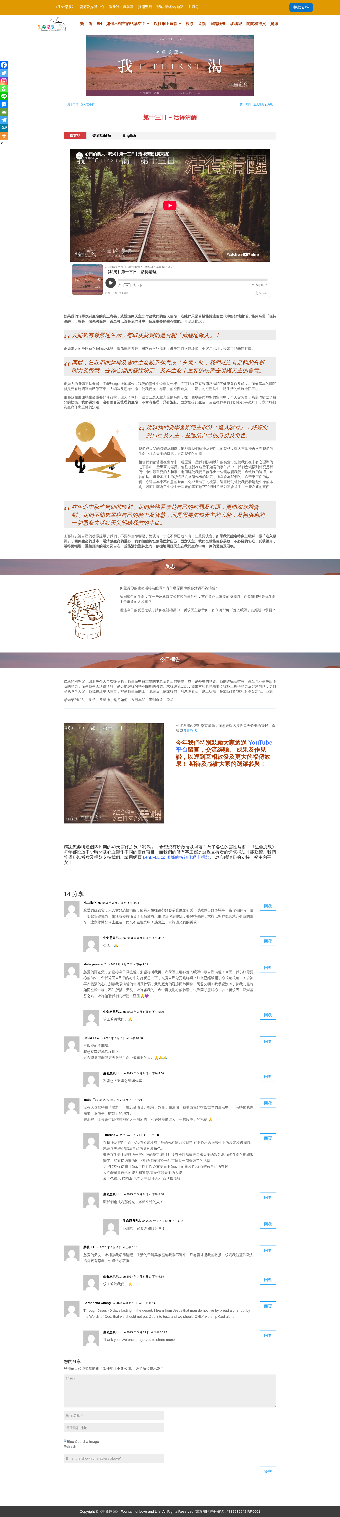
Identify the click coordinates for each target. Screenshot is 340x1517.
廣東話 (75, 136)
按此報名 (190, 731)
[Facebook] (4, 65)
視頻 (190, 24)
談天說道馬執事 (121, 7)
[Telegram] (4, 120)
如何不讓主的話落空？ (126, 24)
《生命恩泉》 (64, 7)
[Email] (4, 112)
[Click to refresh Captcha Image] (81, 1441)
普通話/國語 (101, 136)
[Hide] (1, 143)
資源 (274, 24)
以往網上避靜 (165, 24)
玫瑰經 (236, 24)
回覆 (268, 906)
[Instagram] (4, 81)
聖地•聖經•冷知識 (170, 7)
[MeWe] (4, 128)
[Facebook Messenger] (4, 104)
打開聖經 (145, 7)
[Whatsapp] (4, 88)
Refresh (70, 1446)
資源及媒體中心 (92, 7)
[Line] (4, 96)
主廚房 (193, 7)
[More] (4, 136)
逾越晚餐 (218, 24)
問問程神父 (256, 24)
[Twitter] (4, 73)
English (129, 136)
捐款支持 (301, 7)
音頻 (202, 24)
